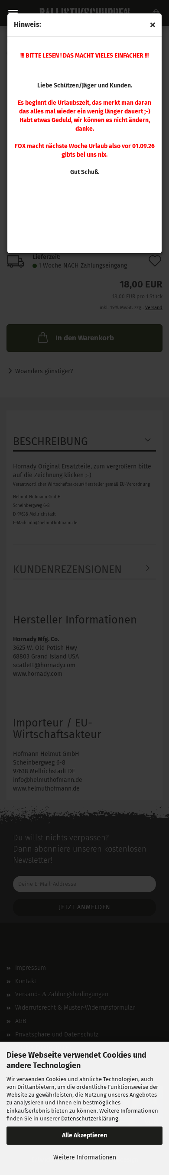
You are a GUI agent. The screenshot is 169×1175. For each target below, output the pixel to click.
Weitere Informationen (84, 1157)
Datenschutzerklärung (89, 1118)
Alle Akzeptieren (84, 1135)
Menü (13, 13)
